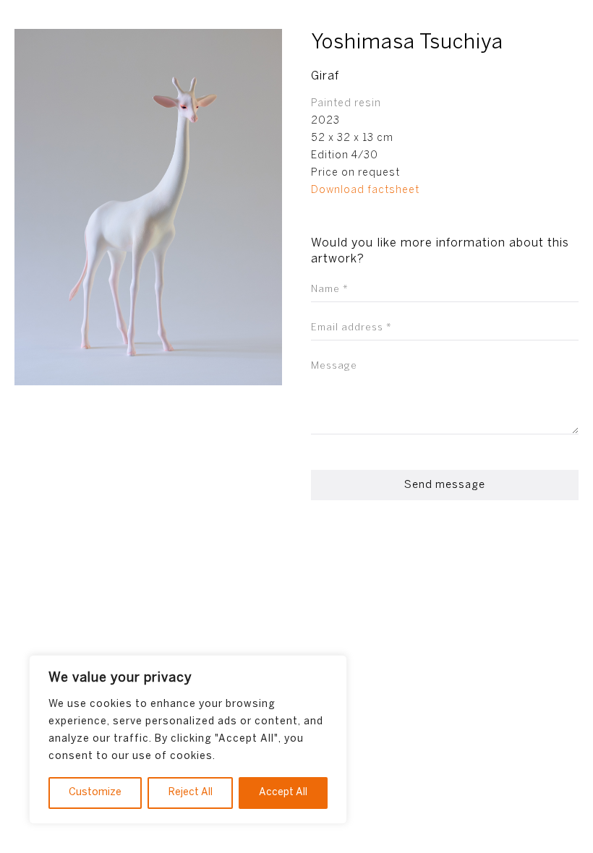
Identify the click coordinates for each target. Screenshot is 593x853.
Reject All (190, 792)
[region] (188, 739)
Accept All (283, 792)
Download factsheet (365, 190)
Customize (95, 792)
